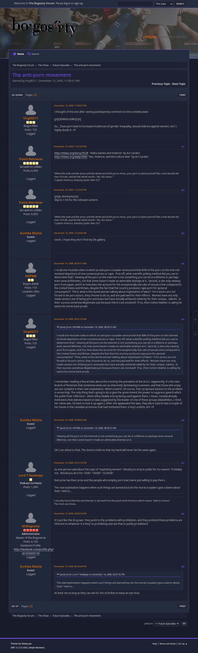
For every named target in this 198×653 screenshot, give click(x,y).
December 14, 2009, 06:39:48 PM (70, 566)
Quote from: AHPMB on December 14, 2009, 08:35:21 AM (88, 327)
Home (20, 54)
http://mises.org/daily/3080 (70, 156)
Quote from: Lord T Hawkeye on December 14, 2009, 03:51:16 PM (92, 574)
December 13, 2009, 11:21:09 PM (70, 146)
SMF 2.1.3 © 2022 (19, 647)
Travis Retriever (31, 159)
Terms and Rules (168, 643)
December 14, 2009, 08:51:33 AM (70, 318)
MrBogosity (31, 526)
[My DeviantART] (30, 174)
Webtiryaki (27, 644)
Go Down (17, 95)
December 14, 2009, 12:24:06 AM (70, 232)
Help (154, 643)
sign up (78, 3)
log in (67, 3)
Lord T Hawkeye (31, 475)
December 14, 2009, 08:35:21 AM (70, 263)
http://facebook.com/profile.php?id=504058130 (34, 551)
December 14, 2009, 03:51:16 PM (70, 462)
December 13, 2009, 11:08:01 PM (70, 105)
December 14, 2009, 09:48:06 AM (70, 419)
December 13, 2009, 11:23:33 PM (70, 189)
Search (35, 54)
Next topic (179, 84)
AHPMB (31, 276)
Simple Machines (37, 647)
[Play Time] (30, 491)
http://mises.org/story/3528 (71, 153)
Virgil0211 (30, 118)
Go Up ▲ (182, 643)
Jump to (148, 623)
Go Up (15, 606)
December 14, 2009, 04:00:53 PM (70, 513)
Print (182, 95)
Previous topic (161, 84)
